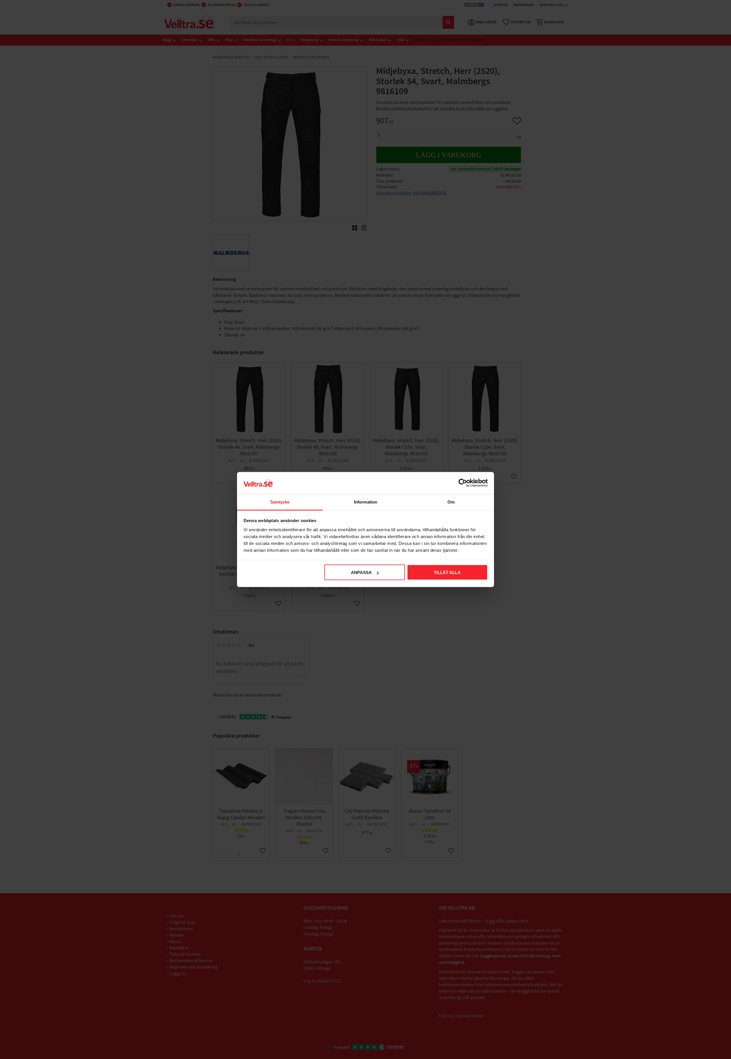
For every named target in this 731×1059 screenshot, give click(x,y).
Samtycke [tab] (280, 501)
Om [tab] (451, 501)
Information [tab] (365, 501)
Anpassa (361, 572)
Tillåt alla (447, 572)
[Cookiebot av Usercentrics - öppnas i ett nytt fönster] (463, 483)
